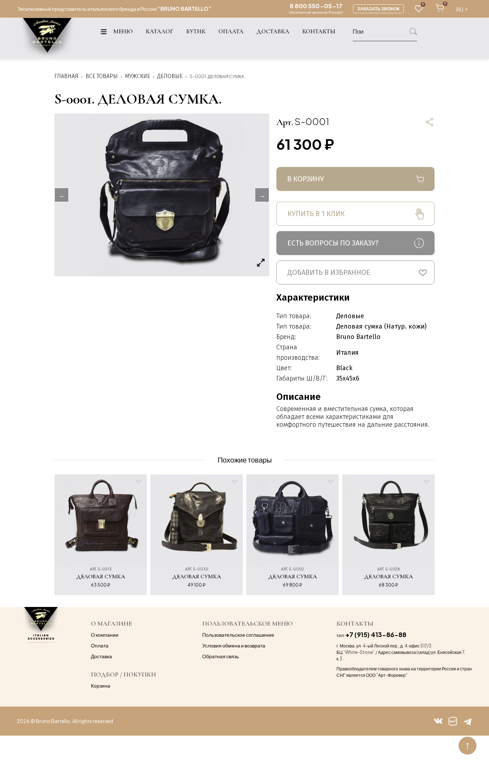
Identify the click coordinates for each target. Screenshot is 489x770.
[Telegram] (468, 721)
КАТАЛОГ (159, 31)
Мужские (137, 76)
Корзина (100, 685)
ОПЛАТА (230, 31)
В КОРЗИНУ (305, 178)
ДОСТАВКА (272, 31)
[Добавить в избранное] (139, 482)
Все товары (102, 76)
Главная (66, 76)
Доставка (101, 656)
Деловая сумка (100, 576)
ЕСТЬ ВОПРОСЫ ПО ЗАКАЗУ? (333, 243)
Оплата (99, 645)
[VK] (438, 721)
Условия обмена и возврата (233, 645)
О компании (104, 634)
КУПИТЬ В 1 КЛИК (316, 213)
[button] (355, 272)
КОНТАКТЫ (318, 31)
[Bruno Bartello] (47, 38)
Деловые (170, 76)
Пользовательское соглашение (238, 634)
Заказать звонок (378, 8)
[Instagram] (453, 721)
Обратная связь (220, 656)
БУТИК (195, 31)
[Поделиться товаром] (429, 121)
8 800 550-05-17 (316, 6)
